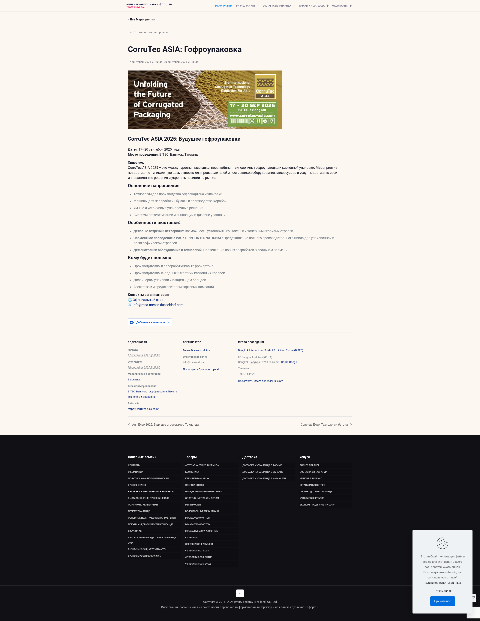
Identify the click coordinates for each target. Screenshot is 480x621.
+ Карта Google (288, 362)
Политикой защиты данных (442, 582)
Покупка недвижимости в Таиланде (150, 524)
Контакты (134, 465)
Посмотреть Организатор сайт (202, 369)
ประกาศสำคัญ (135, 531)
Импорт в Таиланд (311, 478)
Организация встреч (312, 485)
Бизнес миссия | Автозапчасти (147, 549)
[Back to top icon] (240, 593)
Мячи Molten (193, 504)
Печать (172, 391)
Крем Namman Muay (197, 478)
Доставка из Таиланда (313, 472)
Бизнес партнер (310, 465)
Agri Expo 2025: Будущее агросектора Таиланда (165, 424)
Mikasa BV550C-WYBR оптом (201, 531)
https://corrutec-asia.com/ (143, 408)
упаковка (149, 396)
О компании (135, 472)
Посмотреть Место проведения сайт (260, 381)
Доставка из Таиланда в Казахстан (264, 478)
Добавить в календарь (150, 322)
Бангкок (141, 391)
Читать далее (443, 590)
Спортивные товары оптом (202, 498)
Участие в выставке (312, 498)
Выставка (134, 379)
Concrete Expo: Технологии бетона (325, 424)
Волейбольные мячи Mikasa (202, 511)
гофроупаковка (157, 391)
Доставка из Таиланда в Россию (262, 465)
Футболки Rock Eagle (198, 563)
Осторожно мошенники (143, 504)
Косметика (192, 472)
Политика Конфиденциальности (148, 478)
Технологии (135, 396)
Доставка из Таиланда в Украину (262, 472)
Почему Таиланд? (139, 511)
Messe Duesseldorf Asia (197, 350)
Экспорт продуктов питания (317, 504)
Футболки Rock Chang (198, 557)
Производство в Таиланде (316, 491)
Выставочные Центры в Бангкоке (148, 498)
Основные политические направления (152, 518)
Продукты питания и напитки (203, 491)
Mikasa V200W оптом (197, 518)
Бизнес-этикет (137, 485)
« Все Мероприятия (141, 19)
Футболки (191, 537)
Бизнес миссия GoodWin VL (144, 556)
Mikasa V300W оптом (197, 524)
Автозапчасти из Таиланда (202, 465)
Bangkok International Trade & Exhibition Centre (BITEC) (270, 350)
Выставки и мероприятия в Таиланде (151, 491)
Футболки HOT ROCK (197, 550)
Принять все (442, 601)
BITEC (131, 391)
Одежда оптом (194, 485)
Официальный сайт (148, 300)
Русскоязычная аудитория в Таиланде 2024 (152, 540)
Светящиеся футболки (199, 544)
